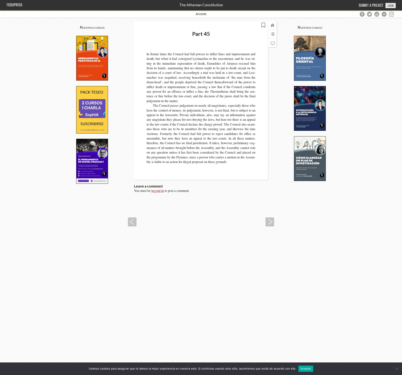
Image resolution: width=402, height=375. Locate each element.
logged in (157, 190)
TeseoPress (14, 4)
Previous (132, 221)
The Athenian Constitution (201, 5)
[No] (397, 369)
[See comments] (272, 45)
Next (269, 221)
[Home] (272, 27)
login (391, 5)
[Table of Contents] (272, 36)
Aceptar (305, 368)
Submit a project (371, 5)
